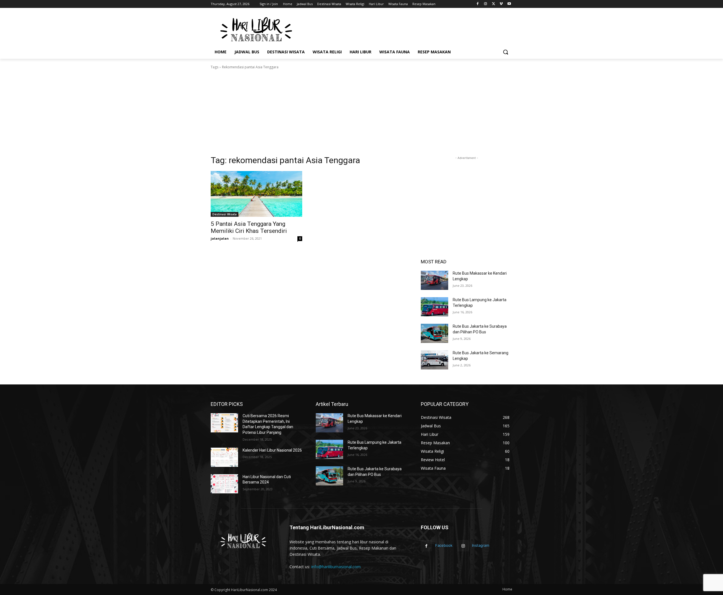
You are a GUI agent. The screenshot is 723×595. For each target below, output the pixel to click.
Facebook (443, 545)
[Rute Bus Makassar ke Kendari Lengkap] (434, 280)
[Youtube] (509, 4)
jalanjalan (220, 238)
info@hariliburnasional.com (336, 566)
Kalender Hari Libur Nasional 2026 (272, 450)
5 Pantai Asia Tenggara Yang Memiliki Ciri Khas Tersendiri (249, 227)
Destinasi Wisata (224, 214)
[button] (505, 52)
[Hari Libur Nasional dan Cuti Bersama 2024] (224, 483)
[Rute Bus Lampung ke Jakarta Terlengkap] (434, 306)
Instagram (480, 545)
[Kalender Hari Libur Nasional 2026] (224, 457)
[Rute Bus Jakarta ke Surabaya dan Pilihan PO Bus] (434, 333)
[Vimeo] (501, 4)
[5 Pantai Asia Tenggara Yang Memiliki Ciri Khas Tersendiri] (256, 194)
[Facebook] (477, 4)
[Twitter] (493, 4)
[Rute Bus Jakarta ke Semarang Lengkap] (434, 359)
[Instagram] (485, 4)
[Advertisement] (404, 28)
